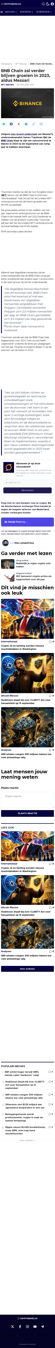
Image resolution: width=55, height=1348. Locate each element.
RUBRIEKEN (43, 12)
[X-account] (12, 1326)
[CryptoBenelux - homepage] (11, 4)
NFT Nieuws (7, 85)
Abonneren (27, 490)
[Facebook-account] (20, 1326)
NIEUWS (10, 12)
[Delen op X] (18, 124)
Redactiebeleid (44, 1335)
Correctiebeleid (26, 1335)
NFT (4, 195)
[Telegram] (26, 124)
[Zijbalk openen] (1, 12)
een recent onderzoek (24, 134)
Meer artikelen (27, 969)
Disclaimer (29, 1339)
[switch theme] (48, 4)
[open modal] (52, 4)
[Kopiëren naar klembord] (33, 124)
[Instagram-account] (27, 1326)
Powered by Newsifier (27, 1344)
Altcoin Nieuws (9, 695)
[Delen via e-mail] (41, 124)
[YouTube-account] (35, 1326)
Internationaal (9, 641)
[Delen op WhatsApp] (3, 124)
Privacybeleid (9, 1335)
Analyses (6, 750)
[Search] (43, 4)
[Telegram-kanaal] (42, 1326)
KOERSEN (25, 12)
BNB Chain (7, 140)
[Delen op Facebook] (11, 124)
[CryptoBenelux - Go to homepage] (27, 1318)
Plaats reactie (27, 813)
